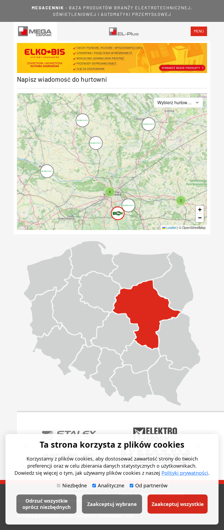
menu (199, 31)
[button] (41, 166)
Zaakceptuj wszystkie (178, 504)
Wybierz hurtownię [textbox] (175, 102)
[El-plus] (124, 31)
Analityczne (111, 485)
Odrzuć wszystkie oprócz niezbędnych (46, 503)
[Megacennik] (35, 31)
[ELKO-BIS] (112, 58)
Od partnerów (151, 485)
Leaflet (171, 227)
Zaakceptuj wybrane (112, 504)
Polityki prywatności (184, 473)
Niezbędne (74, 485)
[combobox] (178, 102)
